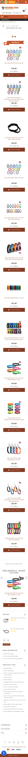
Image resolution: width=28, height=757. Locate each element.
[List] (15, 36)
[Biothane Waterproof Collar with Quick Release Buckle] (14, 328)
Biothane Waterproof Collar (14, 298)
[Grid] (12, 36)
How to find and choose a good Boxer (13, 658)
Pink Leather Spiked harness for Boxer (13, 709)
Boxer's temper (8, 677)
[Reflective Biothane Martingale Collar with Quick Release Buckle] (14, 488)
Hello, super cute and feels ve (18, 617)
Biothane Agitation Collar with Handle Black (14, 138)
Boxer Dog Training (9, 653)
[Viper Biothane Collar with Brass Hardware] (14, 528)
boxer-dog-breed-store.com (18, 747)
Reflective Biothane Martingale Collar (14, 459)
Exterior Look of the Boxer (10, 684)
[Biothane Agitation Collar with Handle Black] (14, 128)
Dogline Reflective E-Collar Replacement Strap (14, 378)
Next (8, 640)
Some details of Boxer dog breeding (13, 704)
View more (7, 644)
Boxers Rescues (8, 679)
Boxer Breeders (8, 668)
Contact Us (17, 13)
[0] (24, 11)
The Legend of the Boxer (10, 706)
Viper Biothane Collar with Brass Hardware (14, 539)
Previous (4, 640)
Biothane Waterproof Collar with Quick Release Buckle (14, 338)
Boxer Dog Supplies (9, 670)
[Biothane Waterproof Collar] (14, 288)
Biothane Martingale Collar (14, 63)
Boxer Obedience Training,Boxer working (14, 711)
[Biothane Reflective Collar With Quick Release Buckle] (14, 248)
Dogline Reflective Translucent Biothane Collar (14, 418)
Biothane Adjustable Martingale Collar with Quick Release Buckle (14, 99)
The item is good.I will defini (17, 628)
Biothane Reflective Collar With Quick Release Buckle (14, 258)
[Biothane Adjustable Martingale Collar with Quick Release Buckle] (14, 87)
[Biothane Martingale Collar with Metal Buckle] (14, 208)
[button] (25, 16)
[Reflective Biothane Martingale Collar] (14, 448)
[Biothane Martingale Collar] (14, 168)
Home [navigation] (3, 26)
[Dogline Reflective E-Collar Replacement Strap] (14, 368)
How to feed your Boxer (10, 689)
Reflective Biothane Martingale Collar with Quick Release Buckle (14, 500)
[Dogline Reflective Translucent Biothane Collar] (14, 408)
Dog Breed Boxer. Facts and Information (14, 682)
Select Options (15, 75)
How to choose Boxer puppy (11, 686)
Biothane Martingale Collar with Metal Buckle (14, 218)
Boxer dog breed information (11, 656)
